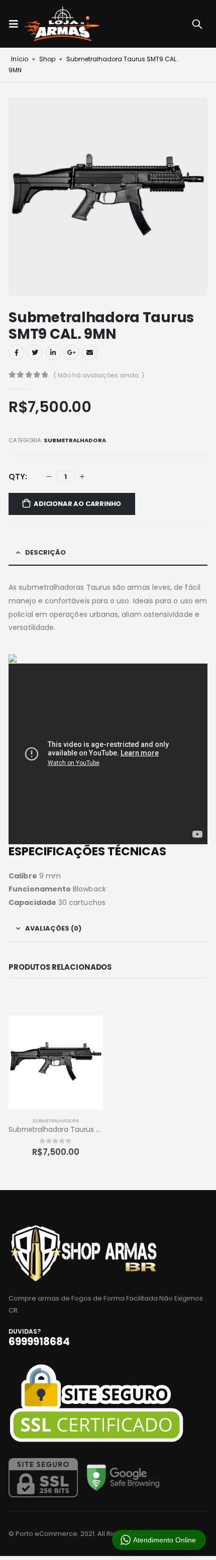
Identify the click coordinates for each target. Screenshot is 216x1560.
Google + (71, 352)
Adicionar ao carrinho (77, 503)
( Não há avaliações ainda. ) (99, 375)
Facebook (17, 352)
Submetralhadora (75, 440)
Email (89, 352)
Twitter (35, 352)
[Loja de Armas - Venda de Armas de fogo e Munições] (62, 24)
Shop (47, 59)
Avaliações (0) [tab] (53, 928)
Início (19, 59)
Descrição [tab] (45, 552)
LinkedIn (53, 352)
